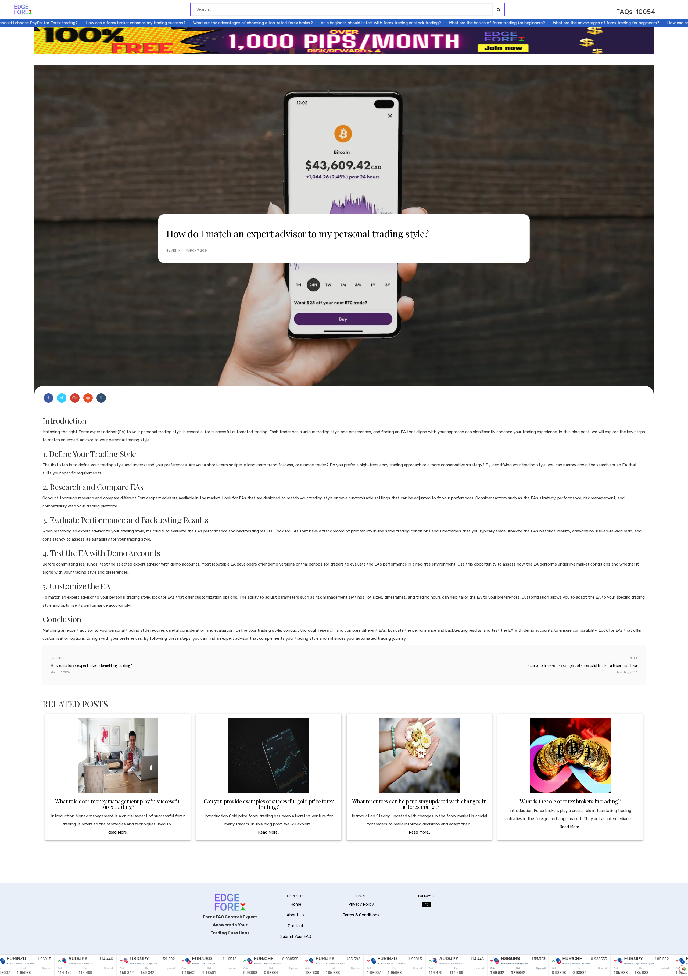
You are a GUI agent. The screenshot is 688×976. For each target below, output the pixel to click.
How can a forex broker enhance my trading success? (106, 22)
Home (295, 904)
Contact (295, 925)
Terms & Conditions (361, 915)
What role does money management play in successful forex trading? (118, 804)
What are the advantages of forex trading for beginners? (577, 22)
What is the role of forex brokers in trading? (570, 801)
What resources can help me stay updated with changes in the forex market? (419, 804)
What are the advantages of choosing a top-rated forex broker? (224, 22)
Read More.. (117, 832)
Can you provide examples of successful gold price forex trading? (269, 804)
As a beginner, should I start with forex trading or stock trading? (352, 22)
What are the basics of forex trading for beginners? (468, 22)
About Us (295, 915)
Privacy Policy (361, 904)
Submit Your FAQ (295, 936)
